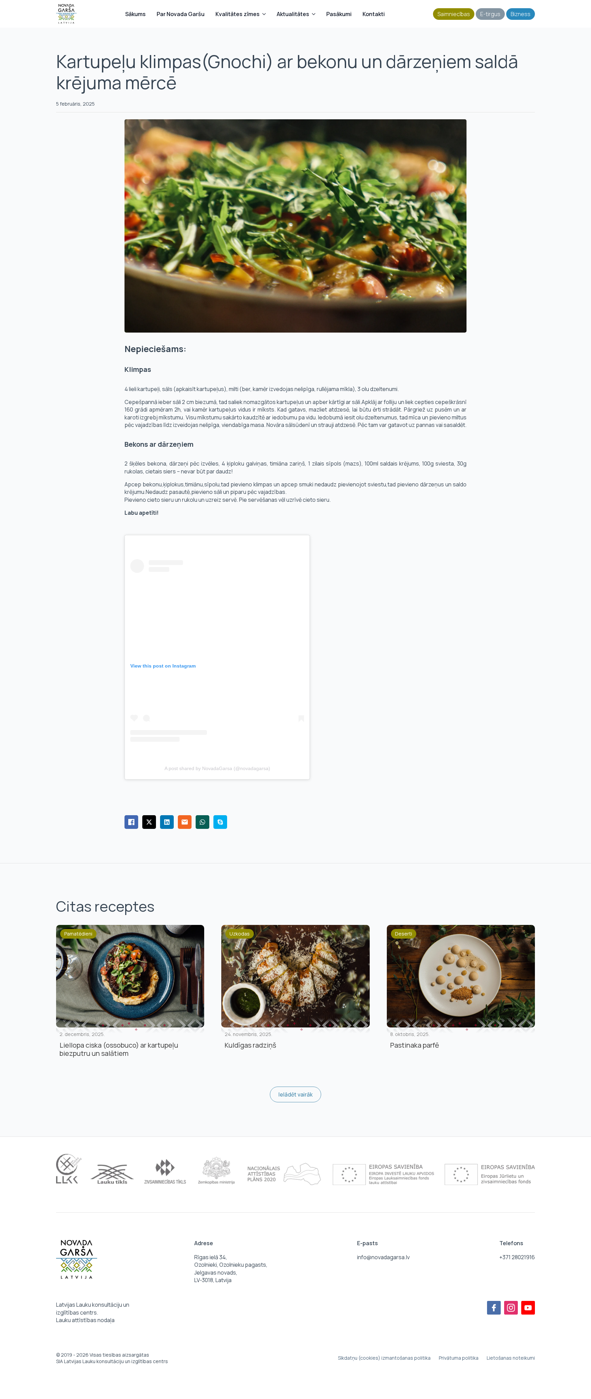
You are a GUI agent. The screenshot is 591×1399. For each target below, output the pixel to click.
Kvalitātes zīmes (237, 14)
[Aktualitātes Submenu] (315, 14)
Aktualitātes (293, 14)
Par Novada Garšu (181, 14)
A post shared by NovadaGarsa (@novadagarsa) (217, 768)
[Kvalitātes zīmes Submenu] (265, 14)
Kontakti (374, 14)
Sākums (135, 14)
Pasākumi (339, 14)
